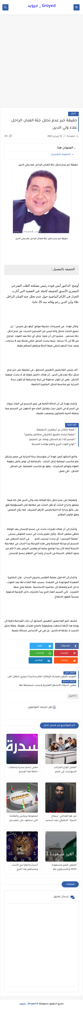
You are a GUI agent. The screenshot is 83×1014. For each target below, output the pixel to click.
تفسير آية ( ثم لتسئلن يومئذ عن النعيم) (52, 439)
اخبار (73, 114)
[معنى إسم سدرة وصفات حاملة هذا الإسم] (22, 749)
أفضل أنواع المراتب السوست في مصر (65, 769)
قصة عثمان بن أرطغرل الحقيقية (56, 430)
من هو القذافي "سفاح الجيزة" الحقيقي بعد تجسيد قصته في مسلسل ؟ (61, 818)
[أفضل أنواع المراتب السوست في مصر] (61, 749)
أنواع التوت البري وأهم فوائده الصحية (53, 444)
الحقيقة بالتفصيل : (60, 154)
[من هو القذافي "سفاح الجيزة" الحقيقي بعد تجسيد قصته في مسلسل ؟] (61, 797)
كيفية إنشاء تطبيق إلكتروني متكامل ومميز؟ (49, 434)
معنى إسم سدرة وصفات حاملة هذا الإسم (23, 769)
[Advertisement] (41, 63)
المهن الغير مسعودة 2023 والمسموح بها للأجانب (64, 867)
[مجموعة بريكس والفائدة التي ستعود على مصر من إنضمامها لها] (22, 797)
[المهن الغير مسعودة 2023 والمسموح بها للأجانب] (61, 846)
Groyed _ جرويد (42, 6)
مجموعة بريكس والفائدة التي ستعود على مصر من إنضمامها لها (23, 818)
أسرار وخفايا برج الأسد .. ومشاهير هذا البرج (24, 867)
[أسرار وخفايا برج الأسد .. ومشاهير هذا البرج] (22, 846)
